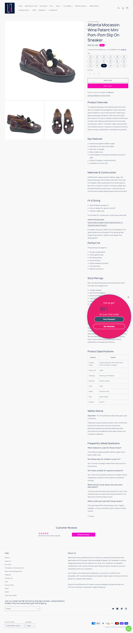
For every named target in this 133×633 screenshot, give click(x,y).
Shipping (8, 575)
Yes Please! (109, 319)
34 (117, 61)
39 (111, 66)
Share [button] (92, 516)
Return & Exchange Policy (13, 571)
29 (124, 57)
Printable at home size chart (14, 568)
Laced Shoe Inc (114, 627)
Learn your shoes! (11, 595)
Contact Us (9, 578)
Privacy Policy (9, 585)
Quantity (90, 70)
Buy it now (108, 86)
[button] (118, 8)
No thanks (109, 326)
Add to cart (108, 80)
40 (117, 66)
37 (97, 66)
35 (124, 61)
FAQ (6, 582)
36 (91, 66)
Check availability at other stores (99, 95)
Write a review (83, 535)
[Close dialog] (128, 297)
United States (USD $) (13, 626)
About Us (8, 561)
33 (110, 61)
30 (91, 61)
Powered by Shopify (123, 627)
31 (97, 61)
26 (104, 57)
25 (97, 57)
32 (104, 61)
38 (104, 66)
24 (90, 57)
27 (110, 57)
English (29, 626)
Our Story (8, 564)
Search (7, 558)
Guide (7, 592)
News (7, 588)
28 (117, 57)
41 (124, 66)
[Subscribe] (38, 608)
